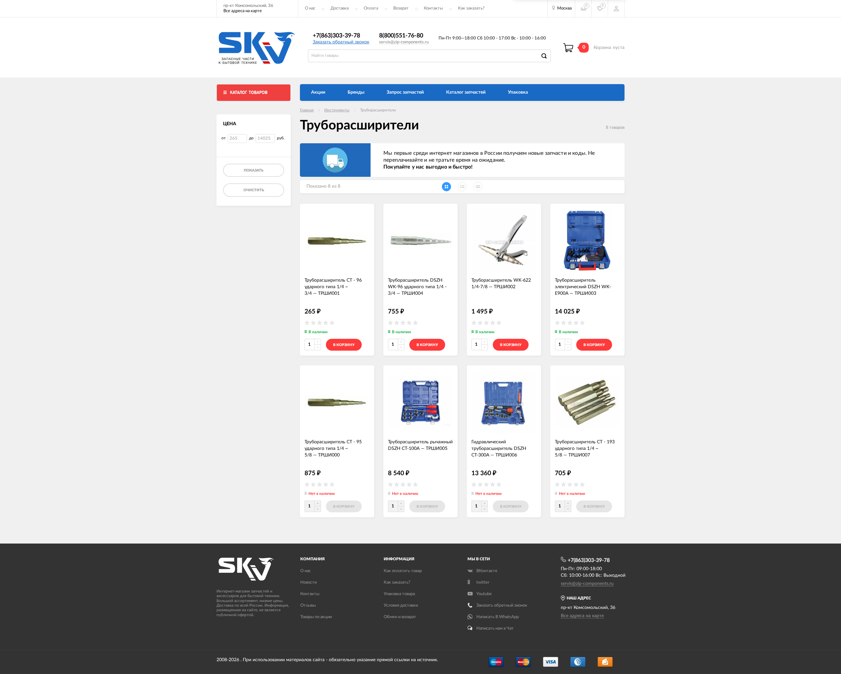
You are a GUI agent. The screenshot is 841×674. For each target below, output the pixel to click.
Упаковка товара (399, 594)
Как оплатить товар (403, 571)
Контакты (433, 8)
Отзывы (308, 605)
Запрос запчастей (405, 92)
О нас (310, 8)
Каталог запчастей (466, 92)
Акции (318, 92)
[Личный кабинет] (616, 8)
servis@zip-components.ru (404, 42)
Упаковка (518, 92)
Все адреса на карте (242, 11)
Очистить (253, 190)
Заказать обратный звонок (341, 42)
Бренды (356, 92)
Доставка (339, 8)
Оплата (371, 8)
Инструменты (337, 110)
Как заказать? (471, 8)
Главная (307, 110)
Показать (253, 170)
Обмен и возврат (400, 617)
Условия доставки (401, 605)
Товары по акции (316, 617)
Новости (308, 582)
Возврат (401, 8)
